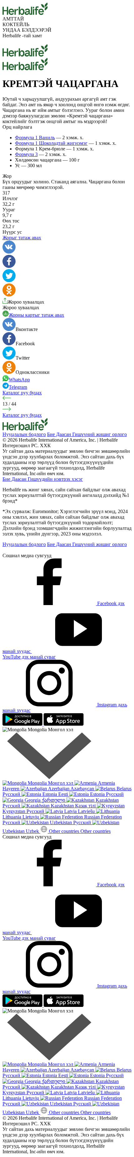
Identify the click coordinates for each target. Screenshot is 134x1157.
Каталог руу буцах (22, 392)
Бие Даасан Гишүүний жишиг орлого (87, 434)
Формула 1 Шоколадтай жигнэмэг (51, 143)
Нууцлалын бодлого (24, 434)
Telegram (18, 387)
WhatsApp (19, 379)
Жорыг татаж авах (21, 237)
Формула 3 (26, 154)
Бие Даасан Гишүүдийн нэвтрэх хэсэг (42, 479)
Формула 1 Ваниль (35, 137)
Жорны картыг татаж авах (36, 315)
